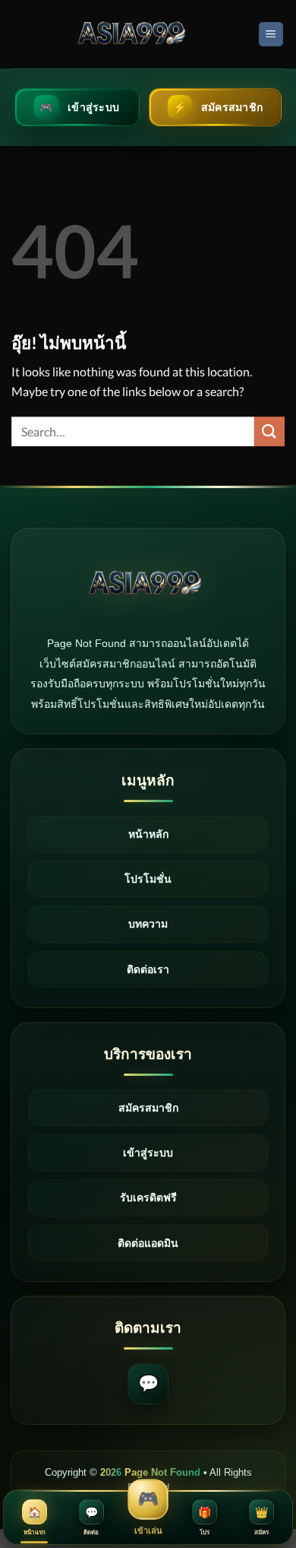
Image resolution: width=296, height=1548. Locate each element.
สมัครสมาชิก (148, 1108)
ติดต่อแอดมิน (148, 1243)
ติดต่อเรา (148, 969)
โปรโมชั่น (148, 879)
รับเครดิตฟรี (148, 1197)
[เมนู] (271, 34)
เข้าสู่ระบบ (148, 1153)
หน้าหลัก (148, 834)
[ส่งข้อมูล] (269, 431)
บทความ (148, 924)
